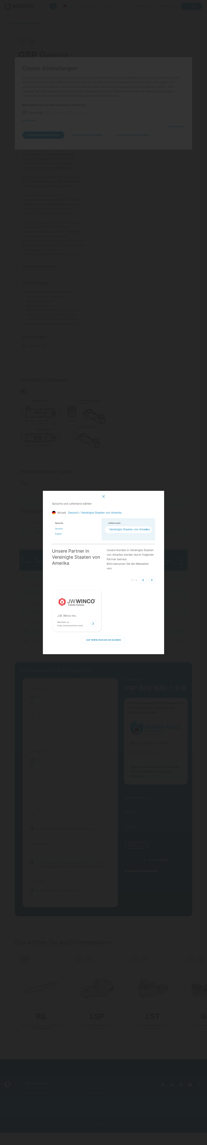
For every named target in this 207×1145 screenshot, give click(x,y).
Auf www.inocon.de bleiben (103, 640)
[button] (143, 580)
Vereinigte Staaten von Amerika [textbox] (129, 529)
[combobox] (128, 529)
